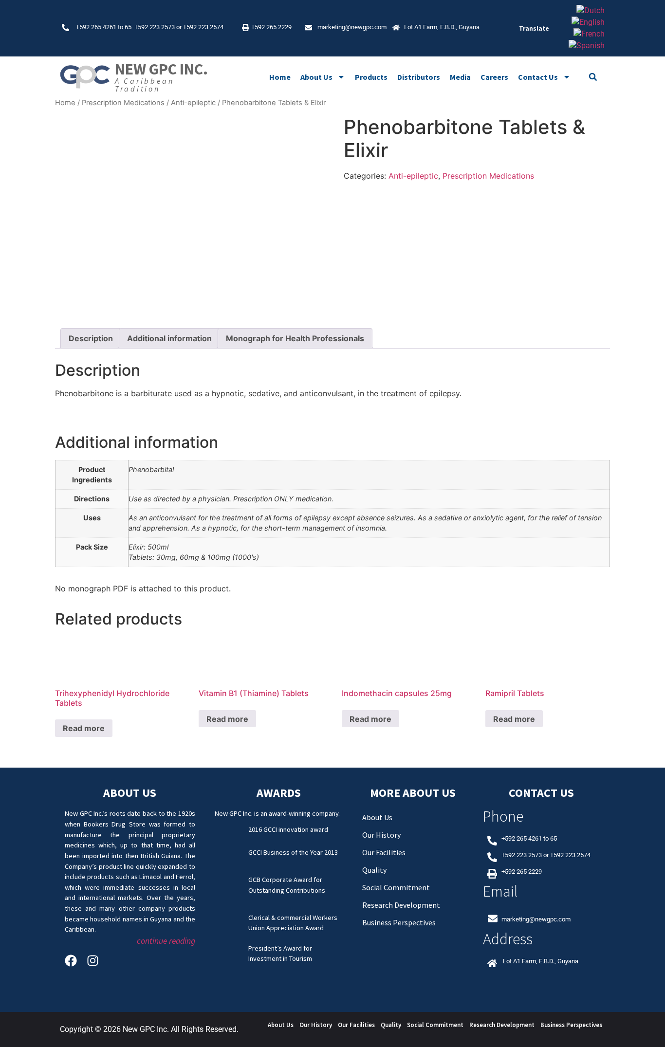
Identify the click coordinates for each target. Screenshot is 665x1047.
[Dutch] (590, 10)
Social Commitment (396, 887)
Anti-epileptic (193, 102)
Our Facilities (384, 852)
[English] (588, 22)
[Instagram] (93, 961)
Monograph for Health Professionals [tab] (295, 338)
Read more (84, 728)
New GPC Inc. (161, 69)
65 (129, 27)
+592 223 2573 (154, 27)
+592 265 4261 (96, 27)
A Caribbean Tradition (144, 84)
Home (280, 77)
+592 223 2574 (203, 27)
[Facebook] (71, 961)
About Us (316, 77)
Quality (374, 870)
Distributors (418, 77)
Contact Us (538, 77)
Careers (494, 77)
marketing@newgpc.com (352, 27)
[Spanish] (587, 45)
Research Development (401, 905)
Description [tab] (91, 338)
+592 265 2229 (271, 27)
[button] (593, 77)
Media (460, 77)
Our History (381, 835)
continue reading (166, 941)
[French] (589, 33)
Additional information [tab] (169, 338)
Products (371, 77)
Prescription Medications (123, 102)
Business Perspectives (399, 922)
